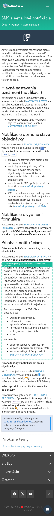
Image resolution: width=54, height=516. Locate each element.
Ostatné (8, 480)
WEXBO (8, 455)
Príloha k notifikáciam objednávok (31, 260)
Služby (7, 464)
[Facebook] (14, 494)
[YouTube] (30, 494)
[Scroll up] (49, 494)
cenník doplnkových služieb (30, 206)
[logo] (13, 6)
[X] (22, 494)
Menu (47, 6)
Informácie (10, 472)
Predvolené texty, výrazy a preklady (22, 446)
